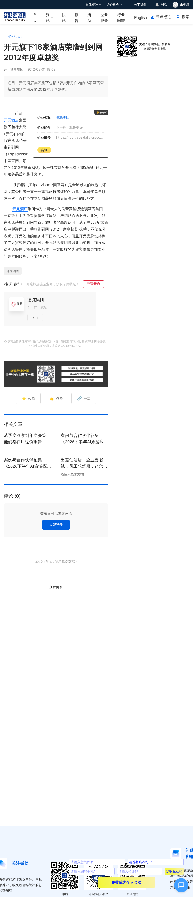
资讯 (48, 17)
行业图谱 (121, 17)
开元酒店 (11, 120)
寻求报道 (163, 17)
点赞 (56, 398)
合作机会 (113, 4)
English (140, 18)
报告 (76, 17)
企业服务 (104, 17)
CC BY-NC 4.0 (70, 345)
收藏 (28, 398)
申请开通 (93, 284)
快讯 (64, 17)
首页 (35, 17)
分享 (83, 398)
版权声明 (87, 341)
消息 (164, 4)
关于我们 (140, 4)
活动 (89, 17)
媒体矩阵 (92, 4)
